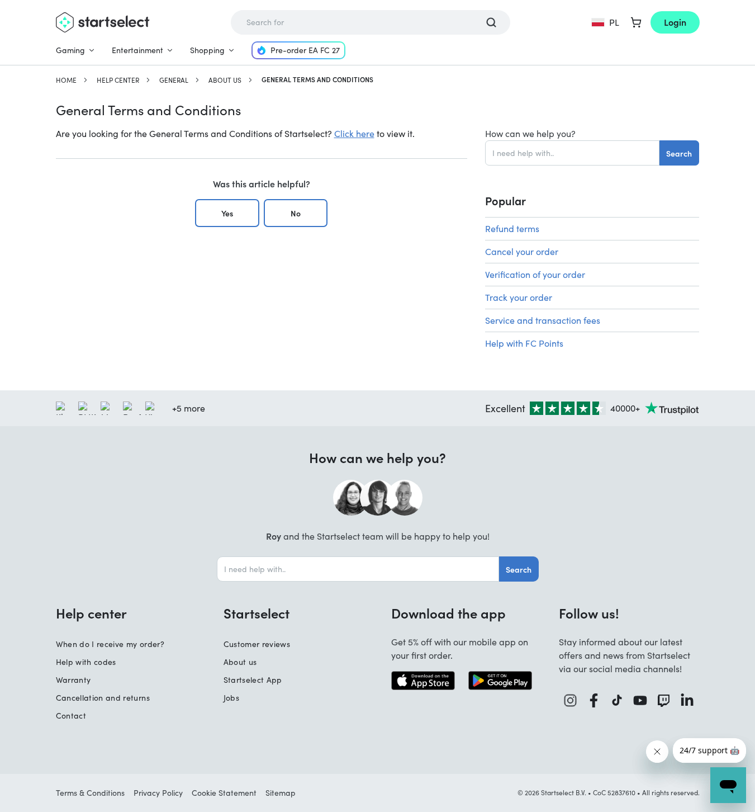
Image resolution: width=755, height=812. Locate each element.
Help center (118, 79)
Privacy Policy (158, 792)
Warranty (73, 679)
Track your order (518, 297)
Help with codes (86, 662)
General (173, 79)
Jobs (231, 697)
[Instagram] (570, 700)
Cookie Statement (224, 792)
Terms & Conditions (90, 792)
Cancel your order (521, 251)
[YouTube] (640, 700)
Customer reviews (257, 644)
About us (224, 79)
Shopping (207, 50)
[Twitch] (664, 700)
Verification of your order (535, 274)
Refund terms (512, 228)
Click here (354, 133)
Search (679, 153)
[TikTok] (617, 700)
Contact (71, 715)
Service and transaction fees (542, 320)
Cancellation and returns (103, 697)
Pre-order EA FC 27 (305, 50)
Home (66, 79)
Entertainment (137, 50)
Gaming (70, 50)
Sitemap (280, 792)
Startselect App (253, 679)
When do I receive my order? (110, 644)
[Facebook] (594, 700)
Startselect (256, 613)
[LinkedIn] (687, 700)
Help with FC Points (524, 343)
